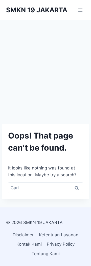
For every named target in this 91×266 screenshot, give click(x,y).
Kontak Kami (29, 244)
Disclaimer (23, 234)
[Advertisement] (45, 68)
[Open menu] (80, 10)
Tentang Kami (46, 253)
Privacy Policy (61, 244)
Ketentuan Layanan (58, 234)
